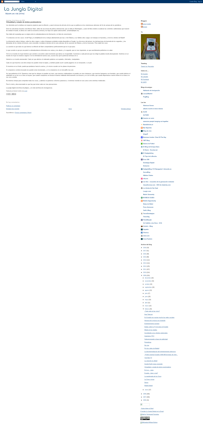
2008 (145, 394)
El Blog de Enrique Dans (151, 147)
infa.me (145, 178)
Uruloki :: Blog (148, 226)
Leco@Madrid (147, 93)
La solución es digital (150, 361)
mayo (147, 299)
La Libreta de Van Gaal (150, 188)
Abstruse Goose (148, 105)
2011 (145, 269)
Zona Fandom (147, 239)
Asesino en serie (148, 118)
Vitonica (146, 232)
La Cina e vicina (149, 379)
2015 (145, 257)
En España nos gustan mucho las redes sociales (159, 317)
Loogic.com (147, 191)
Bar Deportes (147, 128)
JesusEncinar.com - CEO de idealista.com (157, 185)
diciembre (148, 278)
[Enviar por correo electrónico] (7, 94)
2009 (145, 275)
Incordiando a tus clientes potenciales (156, 333)
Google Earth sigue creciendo (153, 364)
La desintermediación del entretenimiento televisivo (160, 351)
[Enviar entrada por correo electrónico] (27, 91)
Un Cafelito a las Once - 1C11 (152, 223)
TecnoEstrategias (148, 213)
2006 (145, 400)
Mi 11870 (143, 82)
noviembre (148, 281)
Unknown (144, 27)
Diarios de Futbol (148, 143)
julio (146, 293)
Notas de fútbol (148, 204)
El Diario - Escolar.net (150, 150)
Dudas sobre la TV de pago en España (156, 327)
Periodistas (147, 342)
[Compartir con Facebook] (13, 94)
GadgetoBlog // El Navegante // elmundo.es (157, 169)
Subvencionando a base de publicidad (156, 339)
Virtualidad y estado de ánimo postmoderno (23, 22)
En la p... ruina (148, 370)
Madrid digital (148, 385)
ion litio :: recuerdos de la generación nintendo (158, 182)
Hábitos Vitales (148, 175)
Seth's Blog (147, 210)
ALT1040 (146, 115)
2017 (145, 250)
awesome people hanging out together (155, 121)
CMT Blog (146, 140)
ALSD (145, 112)
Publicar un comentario (13, 106)
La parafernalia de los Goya (152, 376)
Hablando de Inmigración (151, 90)
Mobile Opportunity (149, 201)
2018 (145, 247)
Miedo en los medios (150, 330)
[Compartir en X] (11, 94)
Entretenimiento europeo (151, 323)
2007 (145, 397)
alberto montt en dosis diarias (153, 108)
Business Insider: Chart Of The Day (154, 137)
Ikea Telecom (148, 314)
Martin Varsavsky (148, 194)
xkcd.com (146, 236)
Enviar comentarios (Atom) (23, 112)
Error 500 (146, 159)
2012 (145, 266)
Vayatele (146, 229)
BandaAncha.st (148, 124)
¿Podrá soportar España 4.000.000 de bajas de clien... (161, 354)
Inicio (70, 109)
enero (147, 390)
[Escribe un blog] (9, 94)
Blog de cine (147, 131)
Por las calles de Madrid (151, 348)
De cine (146, 345)
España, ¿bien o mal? (151, 373)
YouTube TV (148, 358)
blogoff (145, 134)
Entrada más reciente (12, 109)
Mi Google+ (144, 74)
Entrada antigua (126, 109)
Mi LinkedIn (144, 77)
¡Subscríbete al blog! (147, 408)
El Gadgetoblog (148, 153)
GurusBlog (146, 172)
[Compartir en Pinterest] (15, 94)
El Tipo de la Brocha (150, 156)
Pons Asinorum (148, 207)
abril (146, 302)
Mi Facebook (145, 79)
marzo (147, 306)
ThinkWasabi (147, 220)
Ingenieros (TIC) (149, 336)
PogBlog (146, 97)
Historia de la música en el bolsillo (154, 320)
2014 (145, 260)
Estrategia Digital (148, 162)
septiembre (148, 287)
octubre (147, 284)
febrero (147, 309)
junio (146, 296)
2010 (145, 272)
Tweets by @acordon (147, 66)
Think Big (146, 216)
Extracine (146, 166)
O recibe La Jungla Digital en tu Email (152, 411)
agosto (147, 290)
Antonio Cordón (146, 24)
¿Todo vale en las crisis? (152, 311)
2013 (145, 263)
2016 (145, 254)
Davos (146, 382)
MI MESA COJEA (148, 197)
